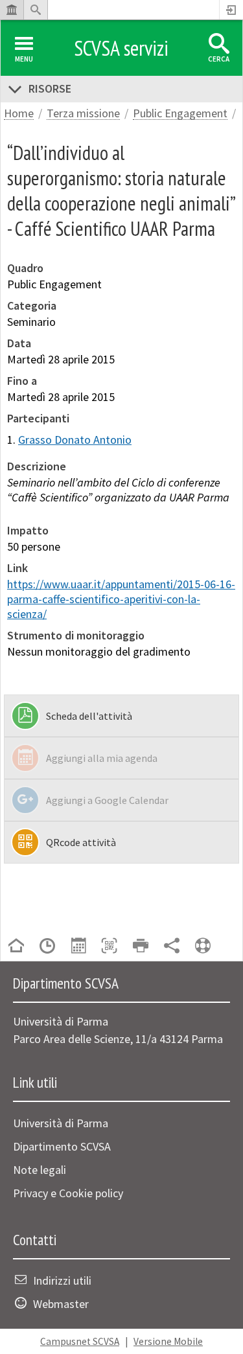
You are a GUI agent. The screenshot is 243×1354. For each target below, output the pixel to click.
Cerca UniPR (35, 9)
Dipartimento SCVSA (62, 1146)
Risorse (50, 88)
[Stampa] (140, 947)
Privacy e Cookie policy (68, 1193)
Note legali (39, 1169)
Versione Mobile (168, 1341)
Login (231, 9)
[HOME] (16, 947)
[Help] (203, 947)
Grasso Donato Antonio (75, 439)
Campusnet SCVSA (79, 1341)
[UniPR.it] (11, 9)
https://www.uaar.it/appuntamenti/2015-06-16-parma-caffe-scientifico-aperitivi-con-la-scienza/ (121, 599)
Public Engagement (180, 114)
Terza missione (83, 114)
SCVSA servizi (121, 48)
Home (19, 114)
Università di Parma (60, 1123)
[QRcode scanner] (109, 947)
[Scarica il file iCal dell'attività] (78, 947)
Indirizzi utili (62, 1280)
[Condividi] (171, 947)
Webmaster (61, 1303)
